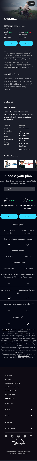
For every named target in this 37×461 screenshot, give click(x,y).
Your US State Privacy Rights (12, 387)
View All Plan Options (11, 74)
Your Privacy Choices (10, 394)
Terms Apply (6, 330)
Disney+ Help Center (23, 356)
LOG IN (31, 3)
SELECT (10, 43)
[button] (18, 403)
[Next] (33, 163)
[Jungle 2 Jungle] (26, 164)
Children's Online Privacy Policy (12, 383)
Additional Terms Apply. (22, 67)
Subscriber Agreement (10, 391)
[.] (6, 436)
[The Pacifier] (10, 164)
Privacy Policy (8, 379)
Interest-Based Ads (9, 398)
